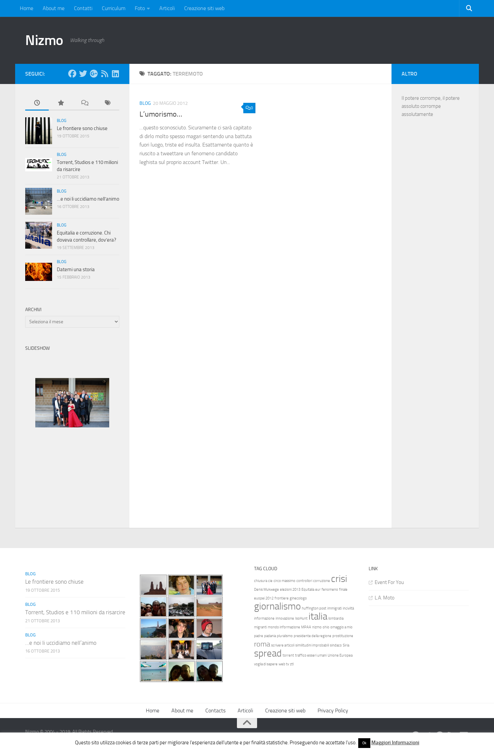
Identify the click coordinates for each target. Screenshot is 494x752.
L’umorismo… (160, 114)
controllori (304, 581)
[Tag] (107, 103)
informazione (264, 618)
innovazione (285, 618)
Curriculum (113, 8)
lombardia (335, 618)
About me (54, 8)
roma (262, 644)
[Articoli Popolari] (60, 103)
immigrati (334, 608)
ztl (292, 664)
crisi (339, 579)
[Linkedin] (115, 74)
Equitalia (307, 589)
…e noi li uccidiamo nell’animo (88, 199)
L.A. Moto (385, 598)
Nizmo (44, 40)
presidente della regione (312, 636)
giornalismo (277, 606)
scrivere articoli (282, 645)
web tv (284, 664)
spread (268, 653)
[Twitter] (83, 74)
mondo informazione (284, 627)
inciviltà (348, 608)
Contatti (83, 8)
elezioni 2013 (290, 589)
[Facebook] (72, 74)
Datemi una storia (76, 269)
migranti (260, 627)
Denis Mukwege (266, 589)
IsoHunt (301, 618)
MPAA (306, 627)
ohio (326, 627)
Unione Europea (340, 655)
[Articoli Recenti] (37, 103)
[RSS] (104, 74)
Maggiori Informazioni (395, 743)
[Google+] (94, 74)
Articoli (167, 8)
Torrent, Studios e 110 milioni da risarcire (75, 612)
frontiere (282, 598)
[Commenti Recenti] (84, 103)
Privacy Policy (333, 710)
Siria (346, 645)
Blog (145, 103)
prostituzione (342, 636)
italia (317, 616)
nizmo (317, 627)
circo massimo (284, 581)
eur (318, 589)
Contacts (215, 710)
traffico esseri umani (311, 655)
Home (26, 8)
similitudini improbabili (312, 645)
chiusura (260, 581)
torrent (288, 655)
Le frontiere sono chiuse (82, 128)
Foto (140, 8)
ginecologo (298, 598)
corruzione (321, 581)
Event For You (389, 582)
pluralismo (285, 636)
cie (270, 581)
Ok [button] (364, 743)
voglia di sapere (266, 664)
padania (270, 636)
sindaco (336, 645)
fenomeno (330, 589)
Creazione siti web (204, 8)
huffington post (314, 608)
